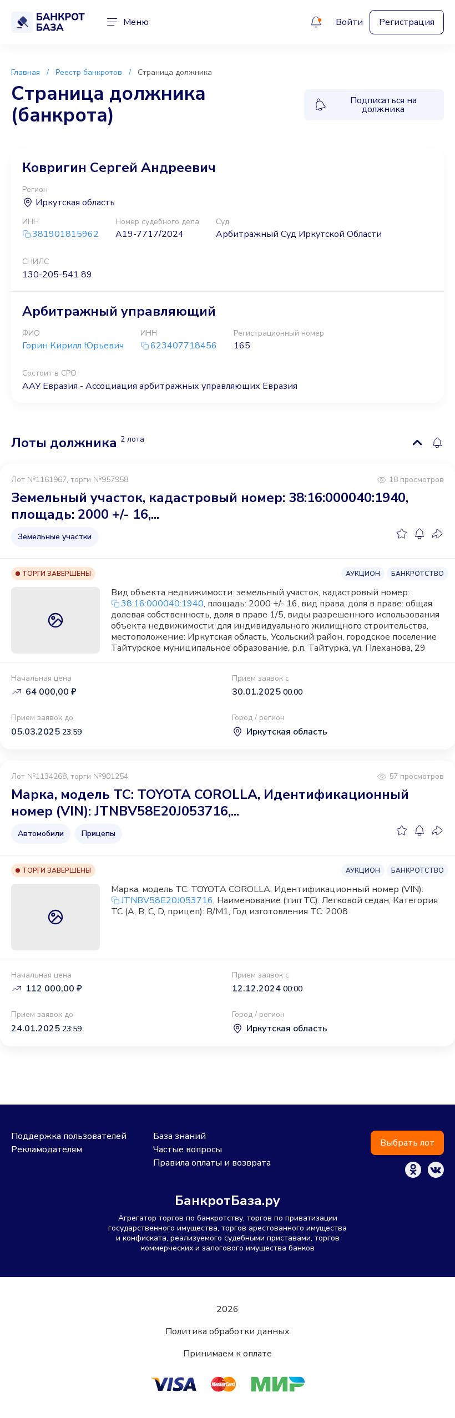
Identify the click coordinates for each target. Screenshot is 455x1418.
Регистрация (406, 22)
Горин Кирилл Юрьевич (73, 345)
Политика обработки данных (227, 1331)
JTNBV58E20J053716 (167, 900)
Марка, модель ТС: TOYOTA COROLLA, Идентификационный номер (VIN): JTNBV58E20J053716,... (210, 802)
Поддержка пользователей (69, 1136)
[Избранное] (401, 533)
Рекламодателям (46, 1149)
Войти (349, 22)
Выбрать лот (407, 1143)
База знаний (179, 1136)
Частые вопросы (187, 1149)
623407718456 (183, 346)
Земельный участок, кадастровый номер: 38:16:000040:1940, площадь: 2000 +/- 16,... (209, 506)
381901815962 (65, 234)
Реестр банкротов (88, 72)
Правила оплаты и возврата (212, 1162)
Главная (25, 72)
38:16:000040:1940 (162, 603)
